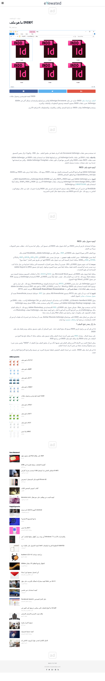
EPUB (27, 257)
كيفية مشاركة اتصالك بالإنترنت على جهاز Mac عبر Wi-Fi (38, 581)
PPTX (61, 284)
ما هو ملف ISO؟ (26, 423)
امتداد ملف (85, 101)
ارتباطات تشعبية (71, 320)
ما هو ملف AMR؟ (26, 369)
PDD (76, 336)
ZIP (51, 303)
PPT (40, 293)
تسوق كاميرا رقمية (27, 623)
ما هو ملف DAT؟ (26, 414)
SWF (21, 257)
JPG (36, 257)
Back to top (52, 663)
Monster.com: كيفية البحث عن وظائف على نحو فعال (37, 497)
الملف (93, 101)
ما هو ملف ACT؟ (26, 378)
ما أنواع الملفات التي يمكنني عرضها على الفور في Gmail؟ (38, 608)
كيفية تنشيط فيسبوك (27, 632)
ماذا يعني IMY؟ (25, 528)
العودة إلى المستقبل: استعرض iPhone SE (33, 479)
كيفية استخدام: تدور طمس (29, 590)
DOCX (43, 274)
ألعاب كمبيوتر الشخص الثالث (29, 488)
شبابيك (18, 18)
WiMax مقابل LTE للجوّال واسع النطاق (33, 563)
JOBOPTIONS (80, 184)
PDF (62, 253)
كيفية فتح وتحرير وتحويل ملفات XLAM (32, 396)
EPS (32, 257)
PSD (54, 307)
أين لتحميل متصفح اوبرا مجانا (30, 572)
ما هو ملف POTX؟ (27, 360)
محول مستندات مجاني (88, 296)
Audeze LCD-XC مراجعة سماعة (31, 555)
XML (87, 260)
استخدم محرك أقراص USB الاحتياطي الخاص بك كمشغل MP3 (39, 471)
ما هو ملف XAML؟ (26, 387)
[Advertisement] (52, 199)
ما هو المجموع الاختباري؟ (28, 519)
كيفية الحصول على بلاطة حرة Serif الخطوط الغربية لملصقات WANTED (42, 546)
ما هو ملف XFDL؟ (26, 405)
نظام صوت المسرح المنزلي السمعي (32, 614)
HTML (93, 260)
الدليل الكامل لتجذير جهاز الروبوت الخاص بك (34, 641)
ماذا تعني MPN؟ (26, 431)
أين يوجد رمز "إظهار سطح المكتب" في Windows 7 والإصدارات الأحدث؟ (43, 537)
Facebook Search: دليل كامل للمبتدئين (33, 599)
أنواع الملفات (12, 18)
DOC (49, 274)
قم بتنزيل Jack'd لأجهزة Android (31, 510)
